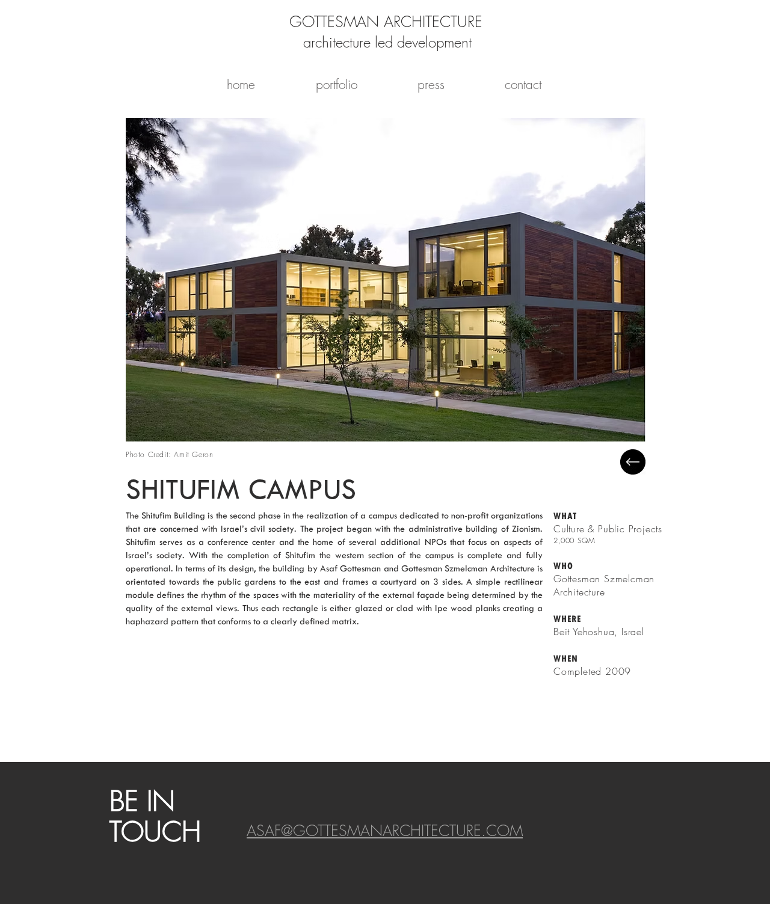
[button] (385, 279)
